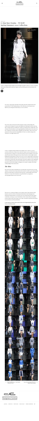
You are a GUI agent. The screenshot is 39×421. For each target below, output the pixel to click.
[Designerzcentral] (19, 3)
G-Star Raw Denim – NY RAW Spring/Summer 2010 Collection (14, 24)
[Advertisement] (19, 14)
